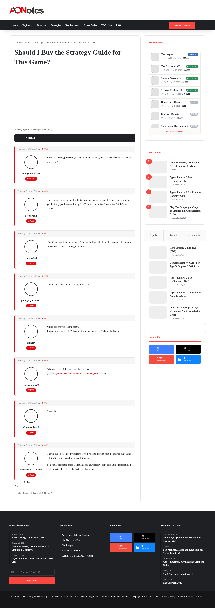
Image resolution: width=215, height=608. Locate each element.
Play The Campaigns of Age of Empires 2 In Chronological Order (185, 211)
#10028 (45, 276)
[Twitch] (197, 58)
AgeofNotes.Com (58, 596)
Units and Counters (182, 25)
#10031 (45, 403)
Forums (28, 42)
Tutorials (41, 25)
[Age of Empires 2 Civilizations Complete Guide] (158, 197)
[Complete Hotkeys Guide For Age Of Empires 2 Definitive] (158, 167)
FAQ (118, 25)
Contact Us (200, 596)
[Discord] (194, 58)
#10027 (45, 233)
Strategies (56, 25)
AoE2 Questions (41, 42)
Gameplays (135, 596)
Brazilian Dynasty (170, 114)
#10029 (45, 318)
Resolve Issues (72, 25)
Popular (154, 235)
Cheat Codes (90, 25)
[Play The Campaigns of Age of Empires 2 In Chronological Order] (158, 212)
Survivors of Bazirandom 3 (174, 126)
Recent (173, 235)
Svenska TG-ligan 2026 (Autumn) (173, 90)
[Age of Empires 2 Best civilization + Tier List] (158, 182)
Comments (194, 235)
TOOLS (105, 25)
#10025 (45, 149)
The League (167, 54)
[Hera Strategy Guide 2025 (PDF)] (158, 252)
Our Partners (72, 596)
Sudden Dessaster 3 (171, 78)
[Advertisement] (74, 96)
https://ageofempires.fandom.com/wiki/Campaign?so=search (76, 373)
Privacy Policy (169, 596)
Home (15, 25)
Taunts (125, 596)
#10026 (45, 191)
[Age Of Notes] (26, 10)
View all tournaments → (174, 131)
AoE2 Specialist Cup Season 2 (76, 535)
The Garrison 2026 (170, 66)
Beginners (27, 25)
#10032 (45, 445)
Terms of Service (185, 596)
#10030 (45, 360)
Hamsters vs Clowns (171, 102)
